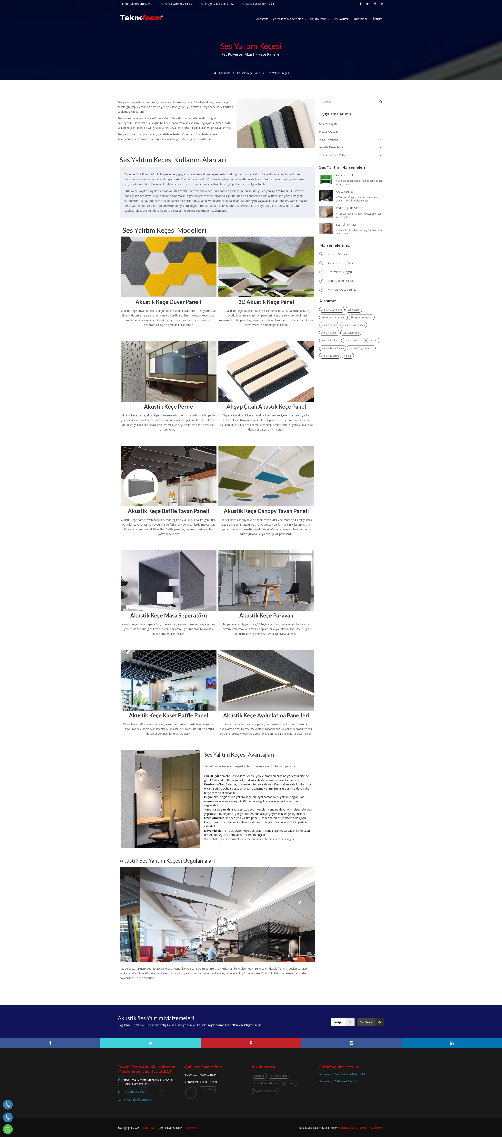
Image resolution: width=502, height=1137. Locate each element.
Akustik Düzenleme (331, 309)
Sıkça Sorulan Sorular (265, 1091)
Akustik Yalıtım (329, 332)
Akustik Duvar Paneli (353, 325)
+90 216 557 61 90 (135, 1092)
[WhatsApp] (8, 1129)
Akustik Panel (318, 19)
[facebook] (50, 1043)
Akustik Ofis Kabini (339, 254)
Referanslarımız (278, 1075)
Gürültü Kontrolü (354, 340)
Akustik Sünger (345, 191)
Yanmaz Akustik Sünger (342, 289)
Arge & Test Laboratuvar (267, 1083)
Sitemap (191, 1128)
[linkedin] (452, 1043)
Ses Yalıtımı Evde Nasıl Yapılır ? (338, 1081)
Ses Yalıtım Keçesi (278, 73)
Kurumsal (360, 19)
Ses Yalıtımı (341, 19)
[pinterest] (251, 1043)
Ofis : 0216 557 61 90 (178, 3)
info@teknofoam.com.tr (137, 3)
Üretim (290, 1083)
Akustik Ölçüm (329, 325)
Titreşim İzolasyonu (361, 317)
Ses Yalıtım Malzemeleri (288, 19)
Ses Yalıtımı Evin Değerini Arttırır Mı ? (342, 1074)
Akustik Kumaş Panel (340, 263)
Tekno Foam (148, 1128)
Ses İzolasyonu (351, 332)
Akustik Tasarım (330, 355)
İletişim (377, 19)
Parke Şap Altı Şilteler (349, 208)
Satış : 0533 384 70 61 (260, 3)
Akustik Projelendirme (361, 348)
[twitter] (150, 1043)
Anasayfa (262, 19)
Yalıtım (348, 355)
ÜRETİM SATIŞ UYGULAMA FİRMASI (361, 1128)
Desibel (373, 340)
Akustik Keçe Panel (249, 73)
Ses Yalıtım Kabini (347, 224)
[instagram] (351, 1043)
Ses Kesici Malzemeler (333, 317)
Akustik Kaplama (330, 340)
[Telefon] (8, 1105)
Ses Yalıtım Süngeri (339, 272)
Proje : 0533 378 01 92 (219, 3)
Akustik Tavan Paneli (332, 348)
